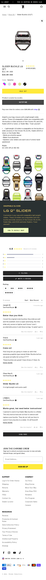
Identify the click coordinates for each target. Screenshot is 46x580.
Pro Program (30, 498)
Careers (28, 505)
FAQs (4, 495)
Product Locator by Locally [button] (12, 98)
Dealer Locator (7, 502)
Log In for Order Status (10, 481)
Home (4, 14)
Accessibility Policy (9, 542)
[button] (35, 67)
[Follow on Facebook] (3, 552)
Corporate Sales (31, 502)
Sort (27, 300)
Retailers (28, 495)
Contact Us (6, 498)
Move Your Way (30, 488)
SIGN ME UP (23, 467)
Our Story (28, 481)
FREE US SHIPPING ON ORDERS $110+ (29, 2)
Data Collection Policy (10, 525)
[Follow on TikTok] (20, 552)
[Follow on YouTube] (14, 552)
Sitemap (5, 546)
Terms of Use (7, 535)
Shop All (11, 14)
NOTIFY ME (23, 102)
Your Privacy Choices (10, 532)
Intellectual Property (10, 539)
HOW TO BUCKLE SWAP (16, 230)
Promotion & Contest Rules (10, 520)
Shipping (5, 484)
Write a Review (27, 279)
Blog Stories (29, 484)
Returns (5, 488)
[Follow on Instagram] (9, 552)
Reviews (5, 515)
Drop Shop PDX (31, 491)
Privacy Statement (9, 528)
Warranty (5, 491)
